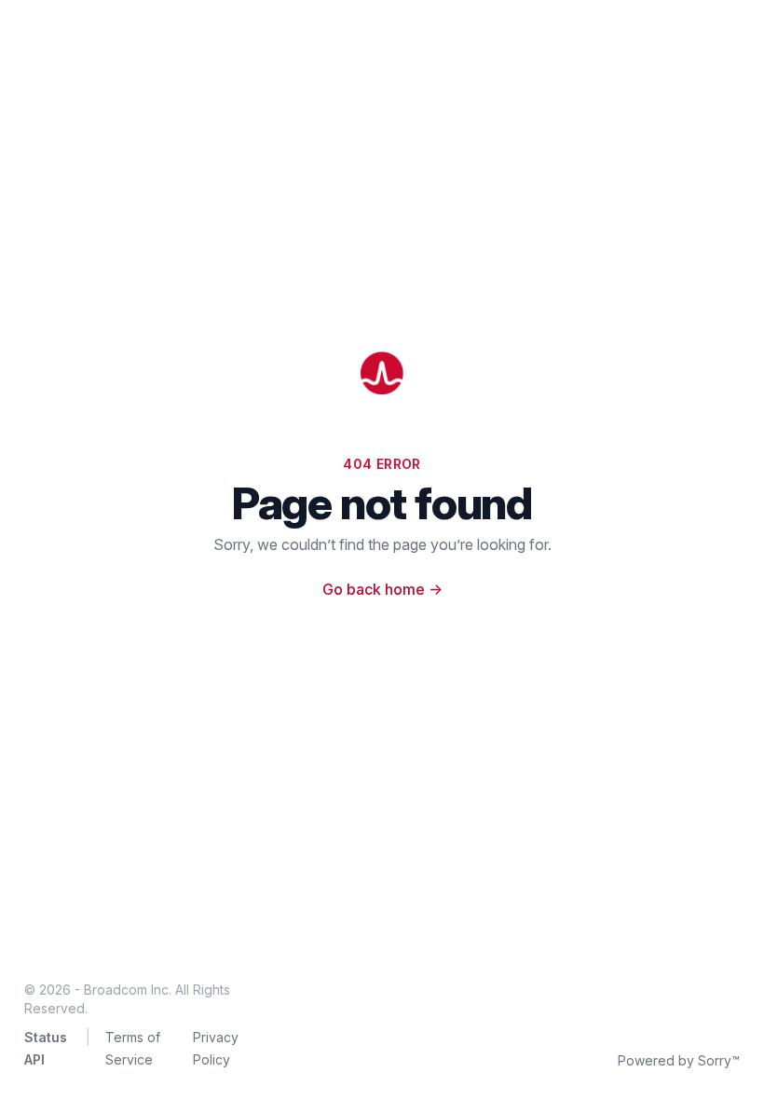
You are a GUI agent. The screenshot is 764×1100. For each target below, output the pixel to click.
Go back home (382, 589)
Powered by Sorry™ (679, 1060)
